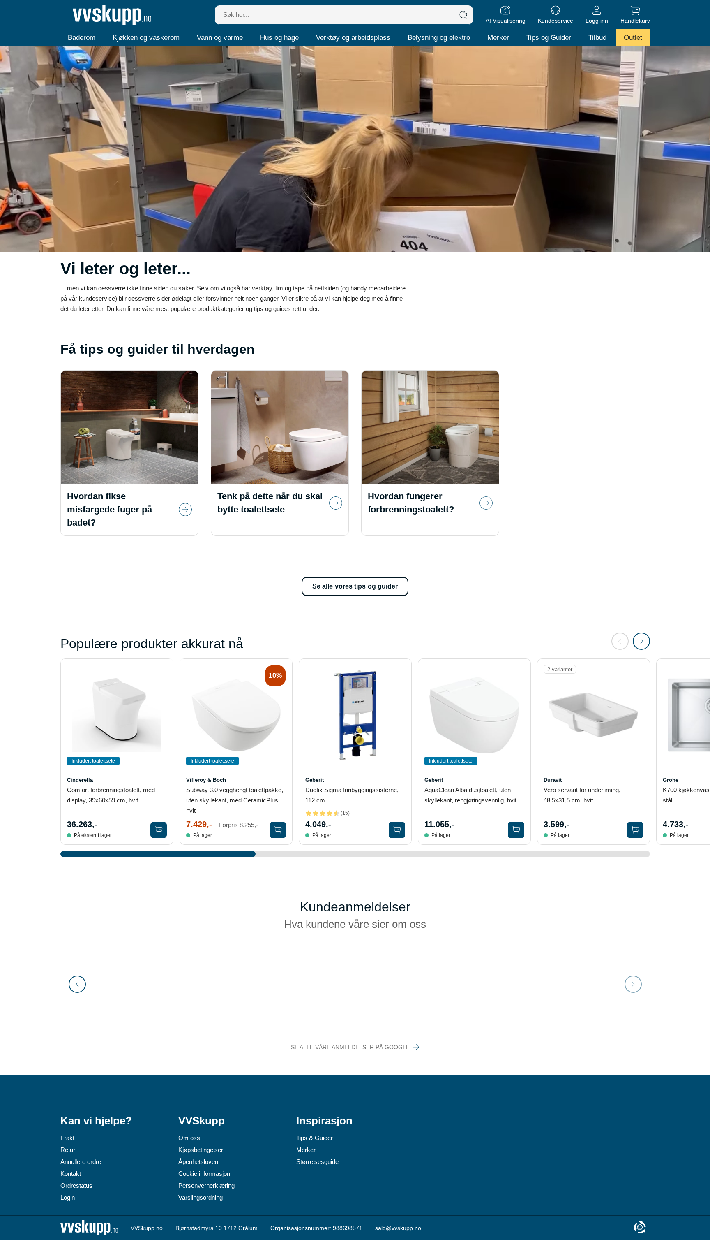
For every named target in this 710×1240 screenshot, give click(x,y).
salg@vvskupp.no (398, 1228)
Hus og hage (279, 38)
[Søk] (463, 15)
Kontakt (70, 1173)
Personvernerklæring (206, 1185)
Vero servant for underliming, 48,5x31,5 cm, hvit (582, 795)
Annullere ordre (80, 1161)
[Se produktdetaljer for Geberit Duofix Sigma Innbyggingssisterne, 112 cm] (355, 715)
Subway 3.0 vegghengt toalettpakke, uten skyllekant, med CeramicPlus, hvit (234, 800)
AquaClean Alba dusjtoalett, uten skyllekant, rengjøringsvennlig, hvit (470, 795)
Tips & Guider (314, 1137)
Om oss (189, 1137)
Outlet (633, 38)
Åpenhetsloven (198, 1161)
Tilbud (597, 38)
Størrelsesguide (317, 1161)
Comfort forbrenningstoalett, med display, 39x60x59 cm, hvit (111, 795)
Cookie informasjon (204, 1173)
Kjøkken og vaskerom (146, 38)
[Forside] (112, 15)
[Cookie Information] (640, 1228)
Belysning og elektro (439, 38)
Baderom (81, 38)
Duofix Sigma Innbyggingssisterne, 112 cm (352, 795)
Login (67, 1197)
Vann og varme (220, 38)
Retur (67, 1149)
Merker (498, 38)
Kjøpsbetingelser (200, 1149)
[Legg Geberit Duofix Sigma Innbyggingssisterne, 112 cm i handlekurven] (397, 830)
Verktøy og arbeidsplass (353, 38)
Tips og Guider (548, 38)
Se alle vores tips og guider (355, 586)
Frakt (67, 1137)
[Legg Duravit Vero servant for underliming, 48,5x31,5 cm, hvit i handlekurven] (635, 830)
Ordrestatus (76, 1185)
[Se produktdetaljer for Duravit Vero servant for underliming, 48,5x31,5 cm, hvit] (593, 715)
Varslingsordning (200, 1197)
